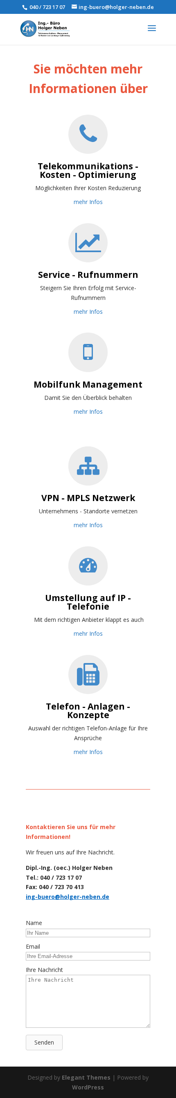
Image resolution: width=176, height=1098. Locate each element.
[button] (44, 1042)
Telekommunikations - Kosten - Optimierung (88, 170)
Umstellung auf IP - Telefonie (88, 602)
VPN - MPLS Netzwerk (88, 498)
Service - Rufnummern (88, 274)
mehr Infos (88, 202)
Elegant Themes (86, 1077)
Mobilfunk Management (88, 384)
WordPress (88, 1087)
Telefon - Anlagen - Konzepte (88, 711)
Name (34, 923)
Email (33, 946)
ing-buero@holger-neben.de (67, 897)
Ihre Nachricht (44, 970)
